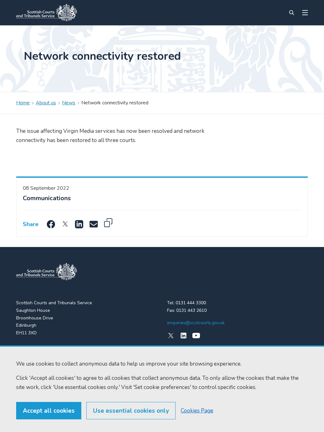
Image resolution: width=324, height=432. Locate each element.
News (68, 102)
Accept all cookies (49, 411)
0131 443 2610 (191, 310)
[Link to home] (46, 13)
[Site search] (291, 12)
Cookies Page (197, 410)
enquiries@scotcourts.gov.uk (196, 323)
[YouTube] (196, 335)
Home (23, 102)
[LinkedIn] (183, 335)
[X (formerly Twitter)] (171, 335)
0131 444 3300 (191, 303)
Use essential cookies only (131, 411)
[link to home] (46, 272)
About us (46, 102)
